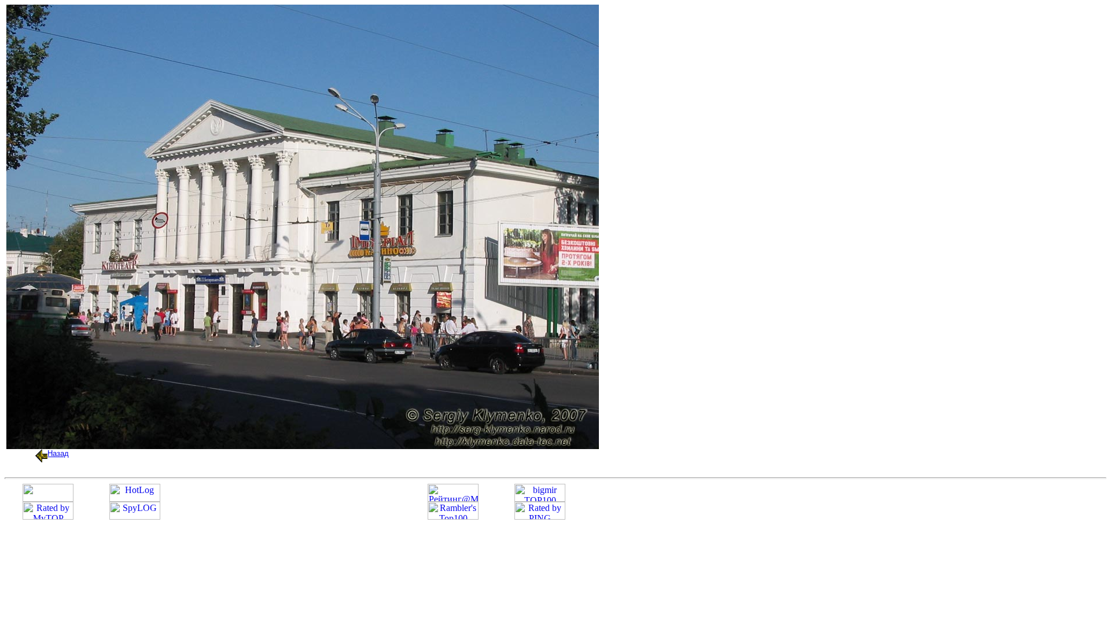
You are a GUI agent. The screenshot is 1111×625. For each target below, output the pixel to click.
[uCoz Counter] (48, 498)
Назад (58, 453)
